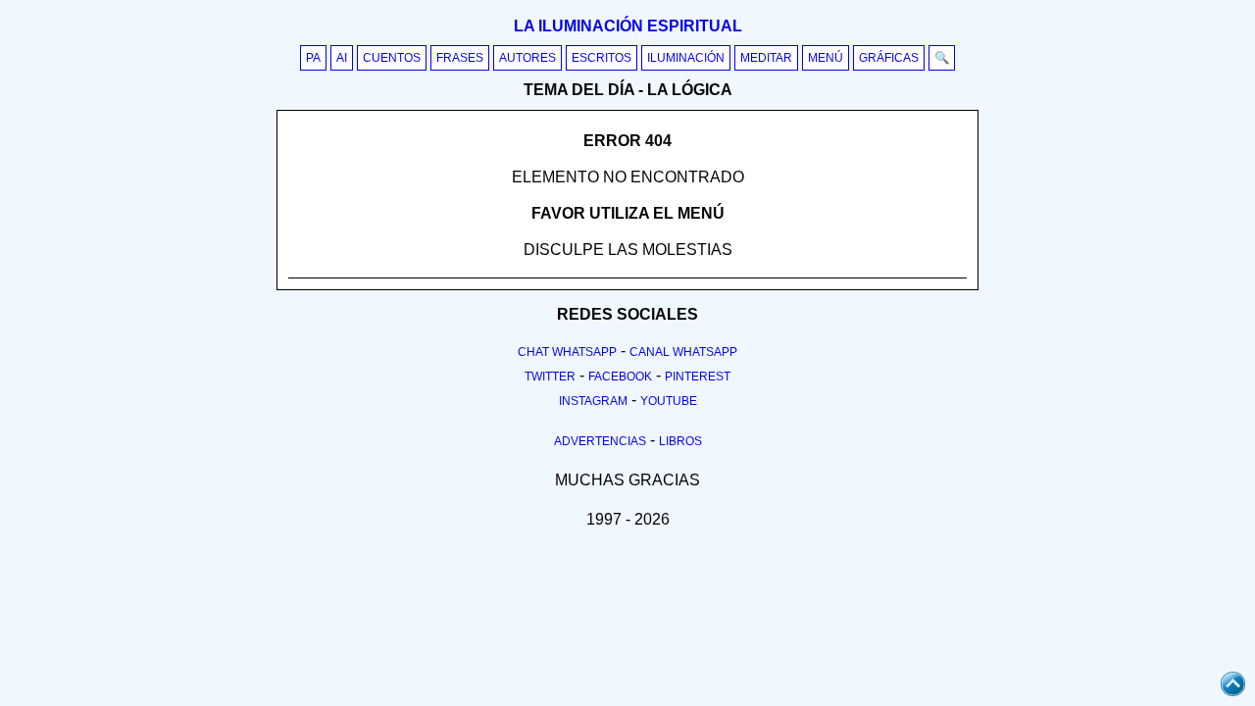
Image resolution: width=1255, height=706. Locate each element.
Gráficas (889, 58)
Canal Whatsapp (683, 352)
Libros (680, 441)
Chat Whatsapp (567, 352)
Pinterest (697, 376)
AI (341, 58)
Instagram (593, 401)
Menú (825, 58)
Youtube (668, 401)
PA (313, 58)
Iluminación (686, 58)
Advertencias (600, 441)
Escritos (601, 58)
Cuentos (392, 58)
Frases (459, 58)
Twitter (550, 376)
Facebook (620, 376)
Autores (527, 58)
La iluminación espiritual (628, 26)
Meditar (766, 58)
